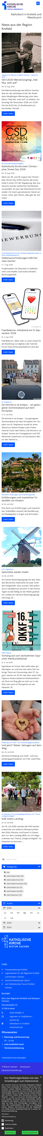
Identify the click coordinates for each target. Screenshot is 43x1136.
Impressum (5, 1114)
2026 (9, 908)
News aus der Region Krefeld (17, 27)
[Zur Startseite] (12, 5)
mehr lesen (8, 113)
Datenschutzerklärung (9, 1117)
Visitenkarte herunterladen (14, 1057)
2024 (9, 927)
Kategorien (12, 866)
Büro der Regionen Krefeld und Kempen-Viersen (21, 999)
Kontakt (6, 993)
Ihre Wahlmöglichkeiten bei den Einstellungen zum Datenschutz (21, 1080)
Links (4, 964)
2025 (9, 923)
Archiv (9, 903)
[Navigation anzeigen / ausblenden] (38, 3)
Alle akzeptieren (30, 1132)
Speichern (10, 1132)
